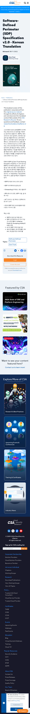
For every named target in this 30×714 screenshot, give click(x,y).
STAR (7, 663)
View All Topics (10, 586)
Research (8, 577)
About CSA (9, 671)
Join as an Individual (12, 567)
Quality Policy (9, 683)
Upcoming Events (11, 625)
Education (8, 635)
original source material (14, 112)
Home (2, 97)
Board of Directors (11, 690)
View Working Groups (12, 583)
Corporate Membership (13, 554)
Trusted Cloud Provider (12, 601)
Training (7, 644)
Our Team (8, 687)
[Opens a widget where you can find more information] (22, 711)
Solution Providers (11, 557)
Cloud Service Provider (12, 598)
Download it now (17, 270)
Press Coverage (10, 680)
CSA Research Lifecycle (14, 119)
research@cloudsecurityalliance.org (15, 125)
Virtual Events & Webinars (13, 641)
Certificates (9, 606)
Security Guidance (11, 654)
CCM (6, 657)
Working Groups (10, 573)
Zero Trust (12, 245)
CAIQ (7, 660)
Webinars (8, 628)
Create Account (15, 265)
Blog (6, 638)
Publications (9, 97)
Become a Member (11, 563)
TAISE (7, 609)
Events (7, 622)
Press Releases (10, 677)
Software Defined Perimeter (15, 240)
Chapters (8, 570)
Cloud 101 (8, 647)
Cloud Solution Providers (13, 560)
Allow (16, 709)
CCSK (7, 612)
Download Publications (12, 580)
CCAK (7, 615)
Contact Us (8, 674)
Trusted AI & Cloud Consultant (11, 594)
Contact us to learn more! (15, 367)
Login (15, 260)
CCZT (7, 618)
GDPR (7, 666)
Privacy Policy (17, 700)
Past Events (9, 631)
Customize (16, 705)
